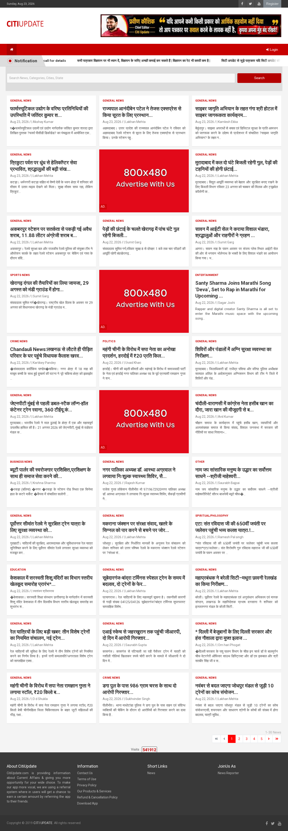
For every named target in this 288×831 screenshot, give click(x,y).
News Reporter (228, 773)
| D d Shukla (40, 699)
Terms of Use (86, 779)
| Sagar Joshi (226, 302)
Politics (109, 341)
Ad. (103, 206)
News (151, 773)
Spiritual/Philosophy (211, 515)
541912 (149, 749)
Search (259, 78)
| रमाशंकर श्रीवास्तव (43, 591)
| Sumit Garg (132, 242)
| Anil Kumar (225, 416)
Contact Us (85, 773)
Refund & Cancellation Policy (97, 797)
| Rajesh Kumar (134, 483)
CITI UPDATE (43, 823)
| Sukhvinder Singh (137, 699)
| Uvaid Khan (132, 362)
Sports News (20, 275)
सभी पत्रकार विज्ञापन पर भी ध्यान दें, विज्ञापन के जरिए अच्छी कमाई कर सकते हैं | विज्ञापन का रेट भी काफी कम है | (129, 61)
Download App (87, 803)
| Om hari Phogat (228, 645)
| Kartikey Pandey (44, 362)
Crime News (18, 341)
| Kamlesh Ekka (227, 122)
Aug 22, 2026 (204, 176)
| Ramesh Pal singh (230, 537)
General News (20, 100)
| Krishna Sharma (44, 483)
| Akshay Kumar (43, 122)
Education (18, 569)
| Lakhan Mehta (135, 122)
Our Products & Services (94, 791)
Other (200, 461)
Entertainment (206, 275)
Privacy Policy (87, 785)
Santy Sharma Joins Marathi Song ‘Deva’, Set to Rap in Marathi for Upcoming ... (233, 289)
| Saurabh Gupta (135, 645)
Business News (21, 461)
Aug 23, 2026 (19, 122)
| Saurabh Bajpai (228, 483)
